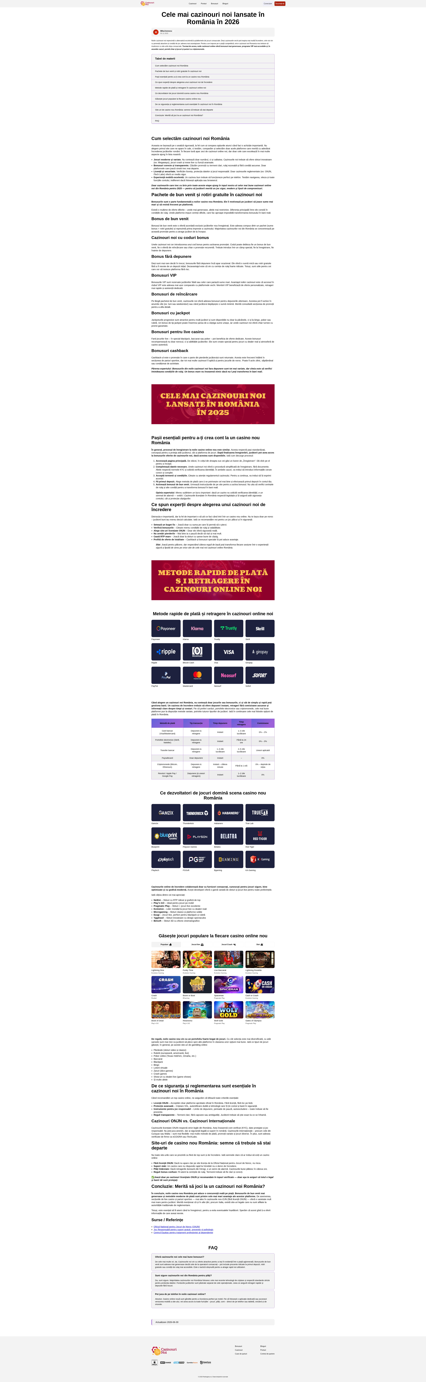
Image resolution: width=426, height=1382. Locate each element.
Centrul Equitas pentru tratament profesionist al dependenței (183, 1232)
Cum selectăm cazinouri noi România (171, 66)
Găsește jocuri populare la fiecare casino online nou (178, 99)
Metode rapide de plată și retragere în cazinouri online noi (180, 88)
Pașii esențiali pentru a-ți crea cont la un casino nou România (182, 77)
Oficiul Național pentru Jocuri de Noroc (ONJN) (177, 1227)
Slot (258, 944)
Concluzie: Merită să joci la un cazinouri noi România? (179, 115)
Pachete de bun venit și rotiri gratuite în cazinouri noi (178, 71)
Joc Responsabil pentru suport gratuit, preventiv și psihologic (183, 1229)
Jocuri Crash (226, 944)
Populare (164, 944)
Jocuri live (195, 944)
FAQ (157, 121)
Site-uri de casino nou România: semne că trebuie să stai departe (184, 110)
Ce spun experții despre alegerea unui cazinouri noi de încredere (183, 82)
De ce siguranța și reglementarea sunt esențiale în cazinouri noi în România (188, 104)
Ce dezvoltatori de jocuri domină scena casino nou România (181, 93)
